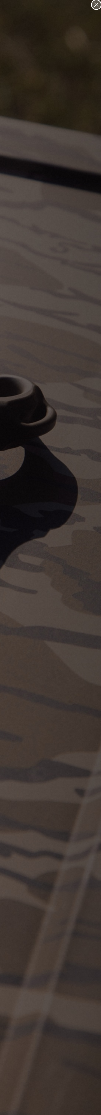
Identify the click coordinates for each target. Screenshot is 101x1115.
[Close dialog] (96, 4)
